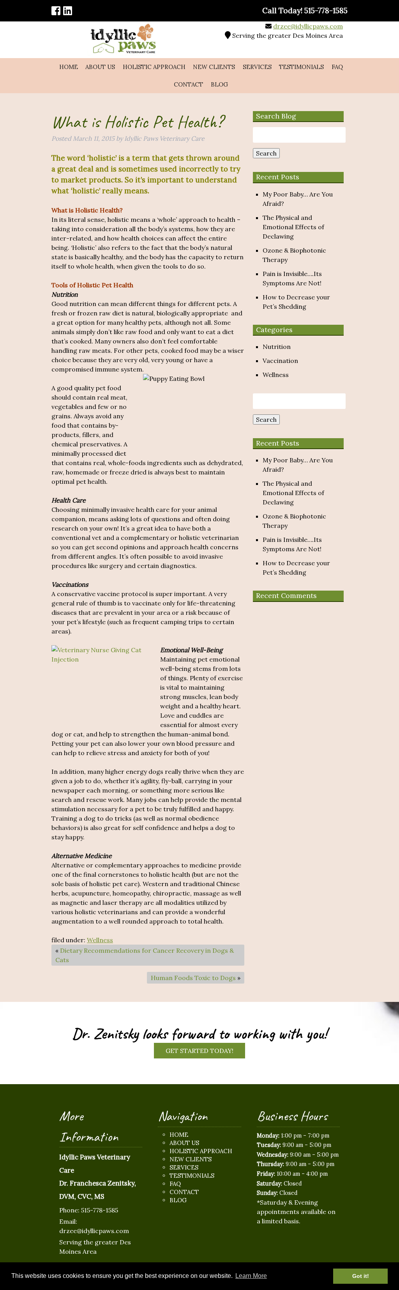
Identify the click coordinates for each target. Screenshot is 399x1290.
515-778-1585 (99, 1210)
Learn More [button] (251, 1275)
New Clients (214, 67)
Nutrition (277, 346)
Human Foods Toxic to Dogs (193, 978)
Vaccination (280, 361)
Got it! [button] (360, 1276)
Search (266, 153)
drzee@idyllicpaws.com (308, 26)
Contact (188, 84)
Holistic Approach (154, 67)
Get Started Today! (199, 1051)
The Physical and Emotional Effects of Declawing (293, 227)
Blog (219, 84)
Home (68, 67)
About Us (100, 67)
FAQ (337, 67)
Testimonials (301, 67)
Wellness (100, 940)
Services (257, 67)
